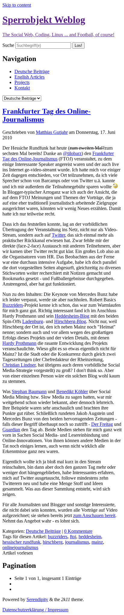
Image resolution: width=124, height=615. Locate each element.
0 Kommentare (78, 531)
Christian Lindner (19, 364)
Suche (8, 45)
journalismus (77, 542)
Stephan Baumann (29, 391)
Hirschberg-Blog (70, 321)
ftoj (73, 536)
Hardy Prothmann (19, 343)
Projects (21, 82)
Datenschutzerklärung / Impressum (35, 609)
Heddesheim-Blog (72, 316)
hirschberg (53, 542)
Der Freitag (102, 424)
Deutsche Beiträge (31, 71)
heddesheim (90, 536)
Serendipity (37, 599)
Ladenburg (32, 321)
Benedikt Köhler (72, 391)
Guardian (11, 429)
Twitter (58, 235)
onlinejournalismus (20, 547)
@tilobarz (72, 153)
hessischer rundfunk (21, 542)
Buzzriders (12, 305)
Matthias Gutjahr (52, 132)
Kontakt (22, 87)
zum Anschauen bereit (94, 515)
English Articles (29, 76)
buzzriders (57, 536)
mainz (97, 542)
